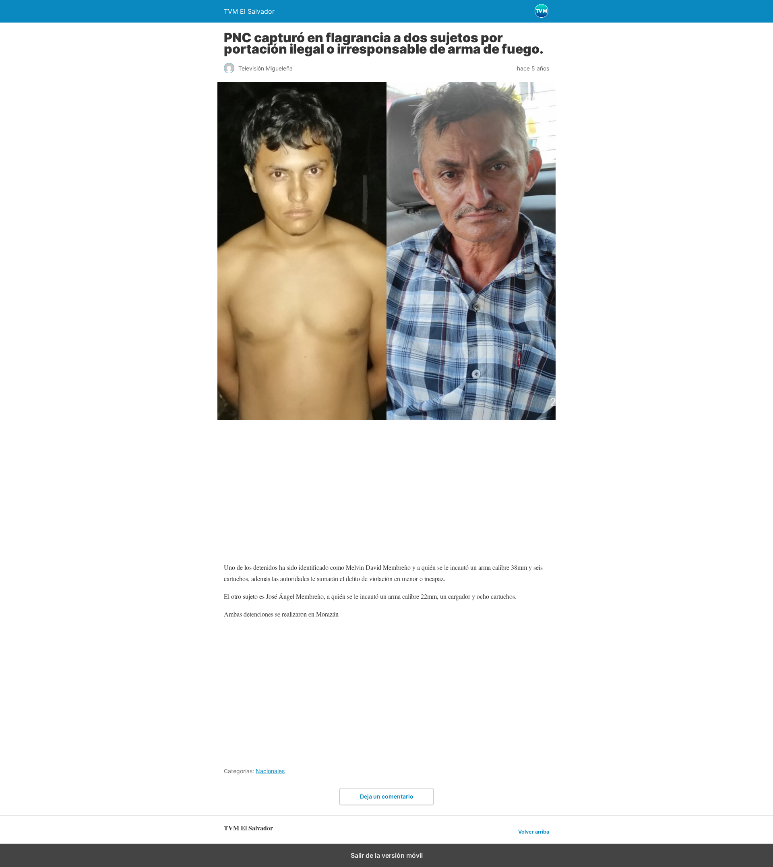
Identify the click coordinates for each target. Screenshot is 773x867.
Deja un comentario (386, 796)
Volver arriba (533, 832)
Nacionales (270, 771)
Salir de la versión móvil (387, 855)
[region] (386, 494)
